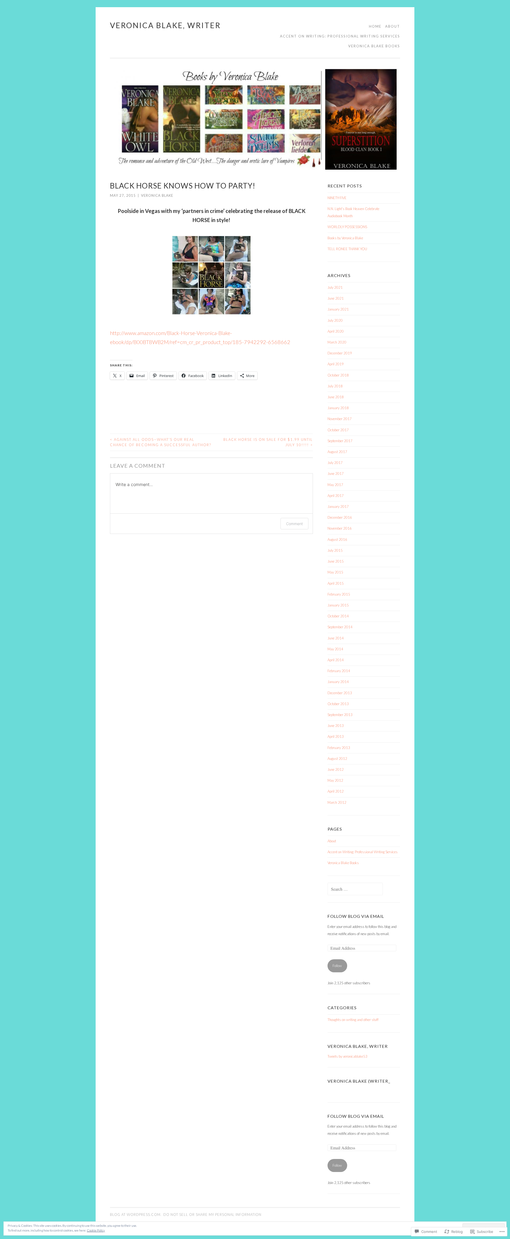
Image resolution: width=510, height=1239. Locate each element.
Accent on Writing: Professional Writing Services (340, 36)
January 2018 (338, 408)
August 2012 (337, 758)
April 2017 (336, 495)
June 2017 (336, 473)
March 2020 (337, 342)
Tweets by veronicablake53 (347, 1056)
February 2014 (339, 671)
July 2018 (335, 386)
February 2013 (339, 748)
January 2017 (338, 506)
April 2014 (336, 660)
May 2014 (335, 649)
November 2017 (340, 419)
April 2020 (336, 331)
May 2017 (335, 485)
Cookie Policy (96, 1230)
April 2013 (336, 736)
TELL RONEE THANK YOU (347, 249)
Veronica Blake (157, 195)
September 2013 (340, 715)
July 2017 (335, 463)
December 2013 (340, 693)
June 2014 (336, 638)
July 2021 (335, 287)
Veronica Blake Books (374, 46)
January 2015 (338, 605)
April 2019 (336, 364)
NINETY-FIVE (337, 198)
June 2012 (336, 769)
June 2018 (336, 397)
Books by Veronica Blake (345, 238)
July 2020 (335, 320)
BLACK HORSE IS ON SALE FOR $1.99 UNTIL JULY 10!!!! (268, 442)
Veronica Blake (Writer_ (359, 1080)
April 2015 (336, 583)
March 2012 (337, 802)
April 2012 (336, 791)
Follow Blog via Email (356, 916)
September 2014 (340, 627)
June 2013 (336, 725)
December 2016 (340, 517)
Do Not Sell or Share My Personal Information (212, 1214)
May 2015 (335, 572)
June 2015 (336, 561)
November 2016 (340, 528)
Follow (337, 966)
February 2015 (339, 594)
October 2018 (338, 375)
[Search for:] (355, 889)
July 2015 (335, 550)
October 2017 (338, 430)
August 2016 (337, 539)
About (392, 26)
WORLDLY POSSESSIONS (347, 227)
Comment (294, 523)
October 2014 (338, 616)
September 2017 (340, 441)
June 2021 (336, 298)
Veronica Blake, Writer (165, 25)
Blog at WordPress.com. (136, 1214)
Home (375, 26)
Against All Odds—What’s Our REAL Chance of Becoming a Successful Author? (160, 442)
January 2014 (338, 682)
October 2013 (338, 704)
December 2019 (340, 353)
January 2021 (338, 309)
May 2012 (335, 780)
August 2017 (337, 452)
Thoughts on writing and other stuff (353, 1020)
